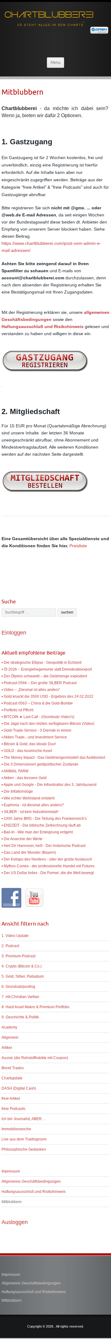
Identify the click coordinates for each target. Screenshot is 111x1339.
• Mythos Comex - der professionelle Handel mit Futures (48, 866)
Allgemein (10, 1037)
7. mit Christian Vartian (20, 997)
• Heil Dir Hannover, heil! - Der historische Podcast (43, 846)
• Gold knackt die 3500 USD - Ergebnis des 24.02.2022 (47, 696)
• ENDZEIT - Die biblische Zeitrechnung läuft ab (41, 825)
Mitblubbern (12, 1202)
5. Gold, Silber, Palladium (23, 976)
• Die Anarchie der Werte (22, 839)
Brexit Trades (13, 1068)
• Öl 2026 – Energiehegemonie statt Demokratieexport (47, 669)
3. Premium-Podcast (18, 956)
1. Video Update (15, 936)
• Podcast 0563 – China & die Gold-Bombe (37, 703)
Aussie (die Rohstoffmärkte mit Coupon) (35, 1058)
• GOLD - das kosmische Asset (27, 751)
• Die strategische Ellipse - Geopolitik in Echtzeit (41, 662)
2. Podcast (10, 946)
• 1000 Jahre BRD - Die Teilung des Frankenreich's (44, 818)
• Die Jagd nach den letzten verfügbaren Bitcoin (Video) (48, 723)
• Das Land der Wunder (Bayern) (29, 852)
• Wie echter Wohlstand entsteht (28, 798)
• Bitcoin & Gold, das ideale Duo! (29, 744)
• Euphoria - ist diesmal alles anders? (33, 805)
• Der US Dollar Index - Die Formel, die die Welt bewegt (48, 873)
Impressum (11, 1171)
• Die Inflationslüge (17, 791)
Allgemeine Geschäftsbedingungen (31, 1181)
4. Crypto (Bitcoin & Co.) (22, 966)
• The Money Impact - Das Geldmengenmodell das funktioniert (53, 757)
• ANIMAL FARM (15, 771)
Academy (9, 1027)
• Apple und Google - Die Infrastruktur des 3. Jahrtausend (49, 784)
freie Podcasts (13, 1109)
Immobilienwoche (16, 1129)
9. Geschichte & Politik (20, 1017)
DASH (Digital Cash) (19, 1088)
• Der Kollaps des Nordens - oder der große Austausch (47, 859)
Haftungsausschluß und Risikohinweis (34, 1191)
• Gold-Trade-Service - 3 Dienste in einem (36, 730)
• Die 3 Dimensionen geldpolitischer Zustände (40, 764)
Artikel (7, 1047)
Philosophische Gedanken (24, 1149)
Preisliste (78, 545)
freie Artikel (11, 1098)
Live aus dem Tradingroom (24, 1139)
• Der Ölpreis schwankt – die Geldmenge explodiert (44, 676)
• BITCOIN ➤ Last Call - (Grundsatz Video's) (38, 717)
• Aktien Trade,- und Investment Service (34, 737)
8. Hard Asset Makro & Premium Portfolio (35, 1007)
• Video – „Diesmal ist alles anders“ (31, 690)
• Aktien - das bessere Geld (24, 778)
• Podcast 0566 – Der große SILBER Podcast (39, 683)
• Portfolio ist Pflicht (17, 710)
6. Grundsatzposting (18, 986)
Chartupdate (12, 1078)
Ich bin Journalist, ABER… (23, 1119)
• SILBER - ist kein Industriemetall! (30, 812)
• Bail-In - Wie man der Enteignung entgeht (37, 832)
